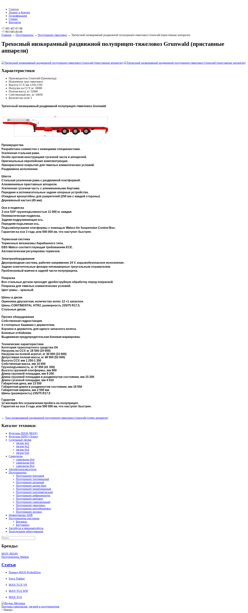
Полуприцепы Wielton (15, 556)
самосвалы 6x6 (25, 462)
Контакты (15, 22)
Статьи (8, 564)
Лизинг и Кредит (19, 12)
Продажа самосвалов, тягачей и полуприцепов (30, 606)
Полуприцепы (24, 35)
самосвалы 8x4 (25, 466)
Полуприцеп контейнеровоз (33, 508)
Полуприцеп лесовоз (29, 511)
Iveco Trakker (17, 578)
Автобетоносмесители (22, 469)
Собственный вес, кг (22, 94)
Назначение (16, 81)
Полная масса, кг (19, 91)
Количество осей (19, 97)
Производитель (18, 78)
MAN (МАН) (9, 553)
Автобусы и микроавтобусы (26, 528)
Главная (14, 9)
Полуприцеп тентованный (32, 479)
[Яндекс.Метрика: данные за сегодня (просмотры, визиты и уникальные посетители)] (13, 603)
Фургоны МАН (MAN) (23, 433)
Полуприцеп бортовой (30, 475)
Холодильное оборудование (26, 531)
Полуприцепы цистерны (24, 518)
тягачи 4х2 (22, 443)
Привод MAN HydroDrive (25, 572)
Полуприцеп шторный (30, 482)
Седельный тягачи (20, 439)
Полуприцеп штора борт (31, 485)
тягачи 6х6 (22, 452)
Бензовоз (21, 521)
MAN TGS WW (18, 590)
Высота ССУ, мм (19, 84)
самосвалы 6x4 (25, 459)
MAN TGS (15, 597)
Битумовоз (22, 524)
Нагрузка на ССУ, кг (21, 88)
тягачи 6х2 (22, 446)
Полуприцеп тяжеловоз (52, 35)
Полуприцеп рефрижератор (33, 495)
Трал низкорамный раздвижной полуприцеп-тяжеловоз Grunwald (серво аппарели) (56, 417)
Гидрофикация (18, 15)
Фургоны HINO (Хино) (23, 436)
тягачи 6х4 (22, 449)
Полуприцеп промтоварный (33, 488)
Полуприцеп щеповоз (29, 498)
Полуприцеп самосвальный (33, 502)
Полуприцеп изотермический (34, 492)
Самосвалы (16, 456)
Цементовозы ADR (21, 515)
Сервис (13, 19)
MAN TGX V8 (18, 584)
